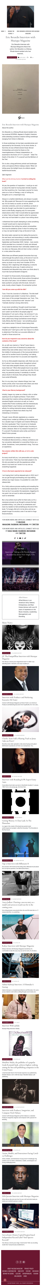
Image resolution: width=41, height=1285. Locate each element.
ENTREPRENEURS (27, 1273)
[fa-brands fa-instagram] (17, 1262)
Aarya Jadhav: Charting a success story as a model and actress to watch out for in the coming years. (18, 904)
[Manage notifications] (4, 1280)
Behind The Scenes (8, 1273)
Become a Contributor (9, 1271)
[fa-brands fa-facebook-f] (20, 1262)
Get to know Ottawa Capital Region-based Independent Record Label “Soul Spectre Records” (18, 1237)
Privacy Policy (29, 1268)
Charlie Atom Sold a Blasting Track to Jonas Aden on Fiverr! (19, 739)
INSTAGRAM (23, 524)
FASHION (35, 1273)
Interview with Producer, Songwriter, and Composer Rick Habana (18, 1111)
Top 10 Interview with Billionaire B (15, 863)
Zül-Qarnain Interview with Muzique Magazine (20, 1196)
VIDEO (25, 1276)
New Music (35, 1271)
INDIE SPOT (21, 1271)
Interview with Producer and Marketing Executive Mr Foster (17, 698)
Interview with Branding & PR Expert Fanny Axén (19, 780)
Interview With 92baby (11, 1025)
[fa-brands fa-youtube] (23, 1262)
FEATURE (28, 1271)
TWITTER (22, 533)
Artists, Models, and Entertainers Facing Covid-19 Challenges (20, 1154)
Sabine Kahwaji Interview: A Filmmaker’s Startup (18, 985)
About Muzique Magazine (15, 1268)
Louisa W (17, 942)
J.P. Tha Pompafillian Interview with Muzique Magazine (19, 657)
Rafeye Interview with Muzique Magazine (18, 946)
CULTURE (18, 1273)
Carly (18, 1022)
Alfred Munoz (21, 59)
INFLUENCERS (18, 1276)
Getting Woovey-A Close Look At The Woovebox (16, 821)
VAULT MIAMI (13, 531)
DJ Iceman (19, 817)
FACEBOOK (14, 524)
